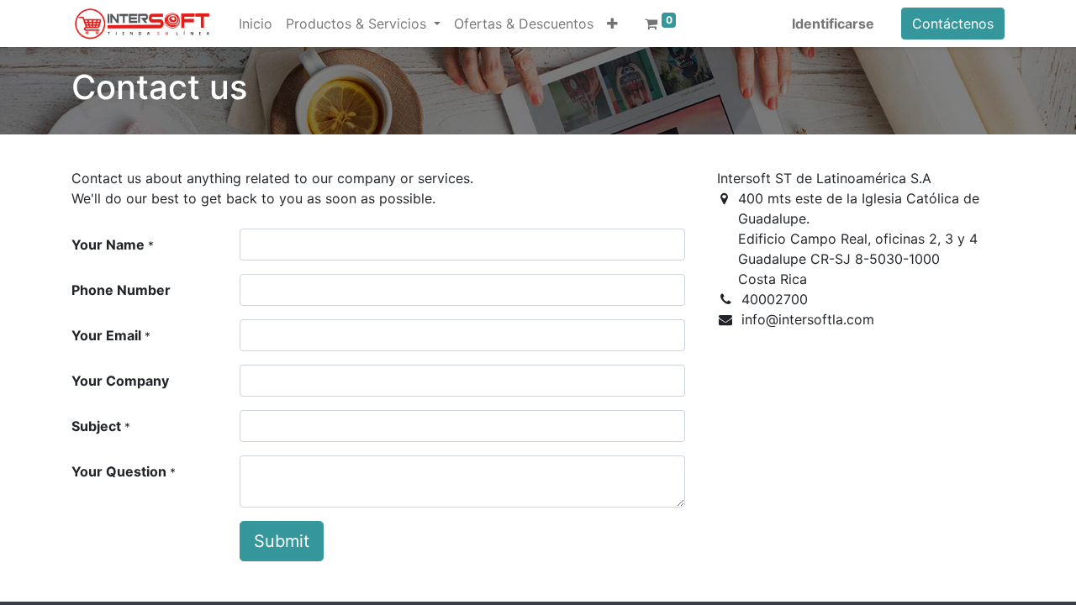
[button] (612, 23)
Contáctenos (953, 23)
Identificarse (833, 23)
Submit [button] (281, 541)
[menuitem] (255, 23)
